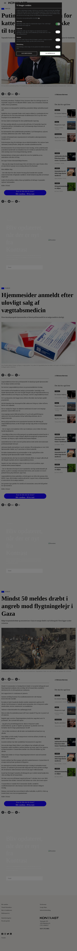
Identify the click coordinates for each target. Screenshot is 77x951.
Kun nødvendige (27, 53)
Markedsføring (20, 44)
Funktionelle (19, 28)
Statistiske (19, 37)
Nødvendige (19, 21)
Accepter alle (50, 53)
